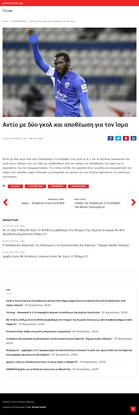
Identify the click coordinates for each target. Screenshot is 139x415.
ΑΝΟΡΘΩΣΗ (57, 186)
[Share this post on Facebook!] (111, 138)
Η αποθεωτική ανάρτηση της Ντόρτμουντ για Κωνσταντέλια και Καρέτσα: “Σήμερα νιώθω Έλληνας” (66, 245)
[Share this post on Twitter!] (118, 138)
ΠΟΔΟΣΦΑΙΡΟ (19, 21)
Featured (15, 186)
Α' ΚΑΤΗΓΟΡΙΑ (35, 186)
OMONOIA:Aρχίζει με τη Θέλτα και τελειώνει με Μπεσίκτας (38, 369)
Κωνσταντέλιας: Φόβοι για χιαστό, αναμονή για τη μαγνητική (38, 331)
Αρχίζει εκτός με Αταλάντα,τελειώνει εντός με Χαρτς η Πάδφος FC (45, 256)
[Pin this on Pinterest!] (126, 138)
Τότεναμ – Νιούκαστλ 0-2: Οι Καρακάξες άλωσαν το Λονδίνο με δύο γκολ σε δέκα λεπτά (53, 312)
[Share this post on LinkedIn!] (133, 138)
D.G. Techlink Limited (37, 407)
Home (5, 21)
